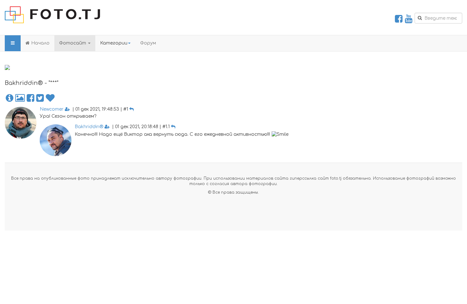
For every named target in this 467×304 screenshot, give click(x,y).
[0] (50, 98)
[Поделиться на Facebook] (30, 98)
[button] (9, 98)
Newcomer (52, 109)
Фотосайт (73, 43)
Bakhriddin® (89, 126)
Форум (148, 43)
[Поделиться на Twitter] (40, 98)
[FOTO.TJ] (52, 14)
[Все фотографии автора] (20, 98)
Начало (40, 43)
